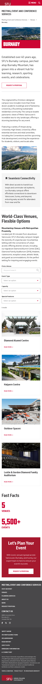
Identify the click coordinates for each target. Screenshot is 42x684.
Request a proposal (21, 571)
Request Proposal (8, 606)
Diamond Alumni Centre (16, 340)
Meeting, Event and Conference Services (19, 12)
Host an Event (7, 589)
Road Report (6, 642)
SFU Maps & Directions (10, 635)
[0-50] (21, 289)
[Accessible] (21, 299)
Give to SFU (6, 645)
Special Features (8, 296)
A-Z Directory (7, 652)
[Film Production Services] (21, 282)
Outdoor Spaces (12, 428)
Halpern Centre (12, 384)
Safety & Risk (6, 631)
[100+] (21, 292)
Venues (32, 20)
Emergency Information (10, 649)
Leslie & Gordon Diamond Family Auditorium (21, 474)
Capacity (5, 286)
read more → (8, 347)
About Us (5, 599)
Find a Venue (6, 266)
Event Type (6, 276)
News (3, 603)
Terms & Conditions (7, 671)
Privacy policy (18, 671)
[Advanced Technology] (21, 302)
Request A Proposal (14, 85)
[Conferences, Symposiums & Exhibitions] (21, 279)
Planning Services (8, 596)
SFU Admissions (7, 638)
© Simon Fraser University (32, 671)
